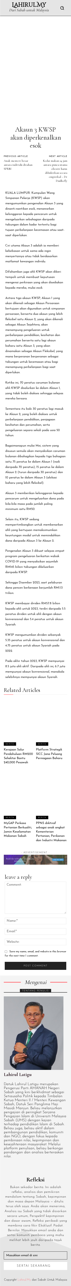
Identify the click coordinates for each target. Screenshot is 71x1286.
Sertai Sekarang (34, 1265)
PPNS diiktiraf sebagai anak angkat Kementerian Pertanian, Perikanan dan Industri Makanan (51, 832)
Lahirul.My (24, 1279)
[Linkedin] (22, 1166)
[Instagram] (14, 1166)
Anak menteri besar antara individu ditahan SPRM (18, 165)
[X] (31, 1166)
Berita (10, 744)
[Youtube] (40, 1166)
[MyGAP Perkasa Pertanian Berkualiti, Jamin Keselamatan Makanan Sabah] (19, 795)
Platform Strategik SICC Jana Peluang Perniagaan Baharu (49, 754)
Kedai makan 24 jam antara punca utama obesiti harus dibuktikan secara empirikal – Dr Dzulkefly (55, 171)
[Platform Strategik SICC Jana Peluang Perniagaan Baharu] (51, 722)
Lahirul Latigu (18, 1074)
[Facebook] (5, 1166)
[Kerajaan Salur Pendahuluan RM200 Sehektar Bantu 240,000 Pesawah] (19, 722)
